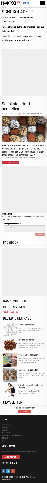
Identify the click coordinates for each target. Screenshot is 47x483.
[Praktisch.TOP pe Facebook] (24, 3)
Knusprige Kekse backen (28, 370)
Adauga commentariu (12, 223)
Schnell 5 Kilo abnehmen (28, 355)
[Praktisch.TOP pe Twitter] (28, 3)
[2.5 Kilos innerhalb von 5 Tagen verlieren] (10, 390)
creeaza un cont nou (24, 217)
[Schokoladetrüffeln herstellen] (24, 129)
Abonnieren (24, 411)
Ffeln (4, 312)
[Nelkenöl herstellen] (10, 345)
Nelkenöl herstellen (26, 340)
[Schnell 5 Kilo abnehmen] (10, 360)
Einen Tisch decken (26, 325)
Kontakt (5, 427)
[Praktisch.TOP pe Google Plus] (13, 471)
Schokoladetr (13, 312)
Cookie (4, 430)
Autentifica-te (7, 217)
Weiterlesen (10, 162)
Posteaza (40, 235)
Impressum (6, 424)
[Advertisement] (23, 72)
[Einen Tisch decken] (10, 330)
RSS (3, 441)
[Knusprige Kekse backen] (10, 375)
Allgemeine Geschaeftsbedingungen (12, 434)
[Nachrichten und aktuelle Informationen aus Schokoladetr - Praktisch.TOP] (10, 3)
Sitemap (5, 438)
